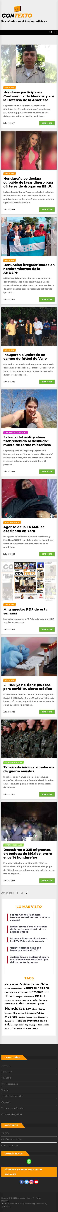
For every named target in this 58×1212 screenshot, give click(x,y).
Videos (5, 1090)
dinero (9, 996)
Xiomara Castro (30, 1028)
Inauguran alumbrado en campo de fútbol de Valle (25, 357)
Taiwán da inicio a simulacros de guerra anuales (28, 769)
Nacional (6, 1065)
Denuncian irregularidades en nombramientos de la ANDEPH (29, 269)
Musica (22, 1017)
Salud (8, 1024)
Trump (8, 1028)
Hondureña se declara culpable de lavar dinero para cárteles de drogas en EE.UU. (28, 182)
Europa (43, 1000)
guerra (41, 1004)
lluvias (42, 1009)
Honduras (15, 1008)
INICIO (5, 1133)
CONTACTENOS (9, 1145)
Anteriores (7, 893)
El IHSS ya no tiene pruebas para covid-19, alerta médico (27, 687)
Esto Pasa (6, 1071)
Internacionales (9, 1084)
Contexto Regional (11, 1114)
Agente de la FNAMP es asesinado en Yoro (24, 529)
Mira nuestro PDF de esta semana (25, 611)
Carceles (35, 984)
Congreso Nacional (37, 987)
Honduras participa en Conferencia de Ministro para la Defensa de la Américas (28, 96)
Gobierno (30, 1003)
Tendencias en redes (12, 1096)
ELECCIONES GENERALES (17, 1000)
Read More (47, 123)
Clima (7, 988)
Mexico (8, 1013)
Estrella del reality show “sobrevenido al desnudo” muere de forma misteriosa (27, 441)
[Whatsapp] (29, 1161)
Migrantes (18, 1013)
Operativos (9, 1021)
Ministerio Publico (34, 1013)
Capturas (24, 984)
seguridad (18, 1025)
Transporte (43, 1025)
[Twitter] (26, 1182)
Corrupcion (11, 992)
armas (15, 984)
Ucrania (17, 1028)
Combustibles (16, 988)
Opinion (5, 1102)
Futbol (20, 1003)
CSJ (46, 992)
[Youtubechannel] (36, 1182)
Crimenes (36, 992)
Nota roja (6, 1077)
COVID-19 (23, 992)
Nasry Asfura (31, 1017)
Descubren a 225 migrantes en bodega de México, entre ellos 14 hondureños (27, 853)
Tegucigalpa (31, 1025)
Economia (29, 996)
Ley (28, 1008)
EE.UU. (40, 996)
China (44, 984)
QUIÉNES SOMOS (11, 1139)
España (33, 1000)
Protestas (33, 1020)
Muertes (11, 1016)
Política (21, 1020)
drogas (19, 997)
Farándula (10, 1004)
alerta (8, 984)
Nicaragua (43, 1017)
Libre (34, 1009)
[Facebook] (22, 1182)
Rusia (43, 1020)
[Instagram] (31, 1182)
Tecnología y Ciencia (12, 1108)
